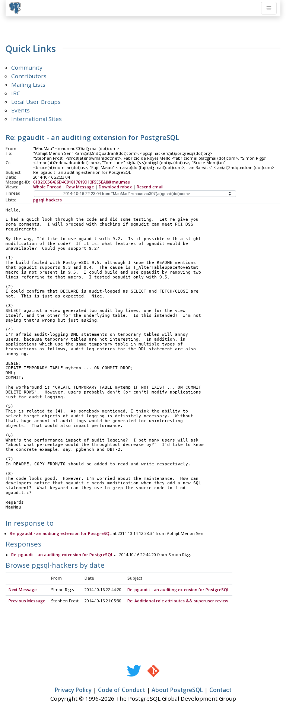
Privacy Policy (73, 690)
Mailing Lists (28, 84)
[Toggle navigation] (269, 8)
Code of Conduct (121, 690)
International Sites (36, 118)
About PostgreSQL (177, 690)
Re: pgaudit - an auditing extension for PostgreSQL (61, 533)
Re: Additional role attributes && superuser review (177, 600)
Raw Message (80, 186)
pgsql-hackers (47, 200)
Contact (220, 690)
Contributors (29, 76)
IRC (15, 93)
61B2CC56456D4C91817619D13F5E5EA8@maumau (81, 182)
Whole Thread (47, 186)
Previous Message (27, 600)
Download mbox (115, 186)
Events (20, 110)
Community (26, 67)
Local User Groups (36, 101)
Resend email (150, 186)
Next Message (22, 589)
